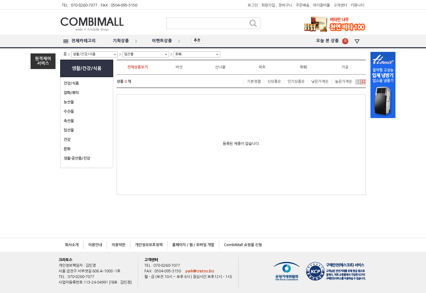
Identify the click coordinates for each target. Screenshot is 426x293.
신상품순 (274, 81)
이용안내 (95, 245)
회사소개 (72, 245)
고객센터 (340, 5)
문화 (67, 149)
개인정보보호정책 (148, 245)
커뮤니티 (357, 5)
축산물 (69, 121)
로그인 (253, 5)
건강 (67, 140)
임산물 (128, 54)
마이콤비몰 (321, 5)
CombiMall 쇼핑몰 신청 (243, 245)
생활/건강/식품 (84, 54)
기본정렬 (254, 81)
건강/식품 (71, 83)
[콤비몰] (107, 38)
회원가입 (268, 5)
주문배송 (302, 5)
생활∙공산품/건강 (77, 158)
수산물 (69, 111)
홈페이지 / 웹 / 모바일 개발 (193, 245)
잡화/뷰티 (71, 93)
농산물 (69, 102)
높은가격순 (343, 81)
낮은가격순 (319, 81)
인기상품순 (296, 81)
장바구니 (285, 5)
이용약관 (118, 245)
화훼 (178, 54)
